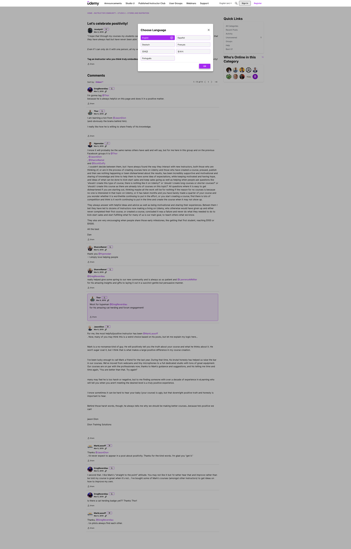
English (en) (225, 3)
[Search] (236, 3)
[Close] (208, 30)
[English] (93, 3)
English (145, 37)
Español (181, 37)
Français (181, 44)
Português (146, 58)
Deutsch (146, 44)
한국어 (180, 51)
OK (204, 66)
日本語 (145, 51)
